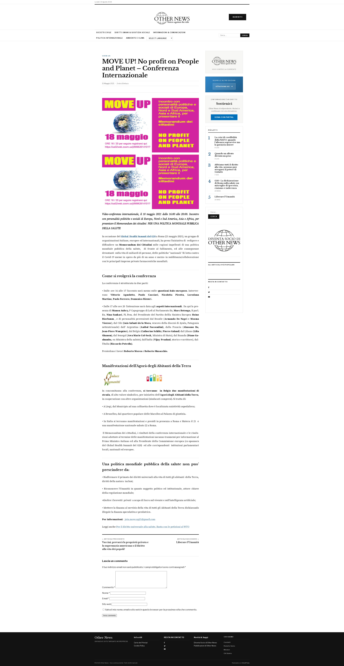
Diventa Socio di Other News (205, 643)
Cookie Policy (139, 646)
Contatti (227, 642)
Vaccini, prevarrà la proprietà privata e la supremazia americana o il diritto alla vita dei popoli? (125, 545)
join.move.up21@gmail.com (140, 519)
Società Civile (103, 32)
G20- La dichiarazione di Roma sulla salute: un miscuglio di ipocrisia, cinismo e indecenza (227, 184)
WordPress (245, 663)
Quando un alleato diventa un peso (224, 154)
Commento (108, 587)
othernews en (224, 86)
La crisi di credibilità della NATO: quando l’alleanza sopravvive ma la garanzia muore (227, 141)
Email (105, 598)
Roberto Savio (229, 646)
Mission (227, 650)
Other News (103, 637)
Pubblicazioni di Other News (205, 646)
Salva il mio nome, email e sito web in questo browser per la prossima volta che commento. (151, 609)
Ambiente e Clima (135, 38)
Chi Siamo (228, 653)
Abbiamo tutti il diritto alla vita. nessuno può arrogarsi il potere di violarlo (226, 168)
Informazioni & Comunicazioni (169, 32)
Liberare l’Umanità (187, 542)
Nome (106, 593)
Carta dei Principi (141, 643)
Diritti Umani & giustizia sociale (132, 32)
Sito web (106, 604)
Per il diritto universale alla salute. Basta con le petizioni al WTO (152, 526)
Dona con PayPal (224, 117)
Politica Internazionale (109, 38)
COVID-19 (106, 56)
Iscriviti (237, 17)
